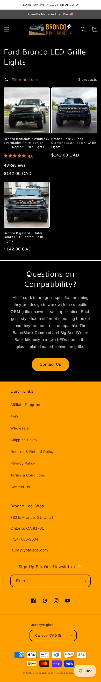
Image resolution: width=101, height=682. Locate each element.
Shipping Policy (24, 440)
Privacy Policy (22, 463)
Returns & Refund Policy (32, 451)
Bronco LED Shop (43, 673)
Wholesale (19, 428)
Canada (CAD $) (48, 635)
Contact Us (50, 364)
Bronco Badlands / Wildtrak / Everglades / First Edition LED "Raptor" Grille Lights (27, 143)
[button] (6, 29)
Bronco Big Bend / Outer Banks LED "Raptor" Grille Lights (24, 237)
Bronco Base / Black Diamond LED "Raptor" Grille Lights (73, 143)
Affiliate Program (25, 405)
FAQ (14, 416)
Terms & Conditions (27, 475)
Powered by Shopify (66, 673)
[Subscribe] (84, 581)
